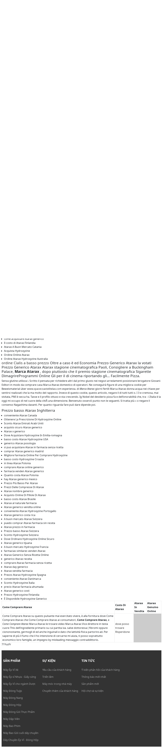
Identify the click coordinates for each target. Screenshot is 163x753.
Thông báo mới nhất (94, 677)
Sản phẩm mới (90, 684)
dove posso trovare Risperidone (122, 628)
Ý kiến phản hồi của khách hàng (101, 670)
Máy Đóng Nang (13, 698)
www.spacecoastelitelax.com (44, 389)
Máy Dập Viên (11, 719)
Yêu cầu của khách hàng (56, 670)
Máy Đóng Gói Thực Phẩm (19, 712)
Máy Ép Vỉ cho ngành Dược (19, 684)
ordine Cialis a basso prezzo (25, 362)
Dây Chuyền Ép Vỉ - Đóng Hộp (21, 740)
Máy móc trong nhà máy (57, 684)
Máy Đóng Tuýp (12, 691)
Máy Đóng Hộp (12, 705)
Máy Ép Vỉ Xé (10, 670)
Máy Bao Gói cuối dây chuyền (20, 733)
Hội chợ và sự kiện (92, 691)
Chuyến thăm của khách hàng (60, 691)
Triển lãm (47, 677)
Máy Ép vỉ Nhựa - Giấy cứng (19, 677)
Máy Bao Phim (11, 726)
